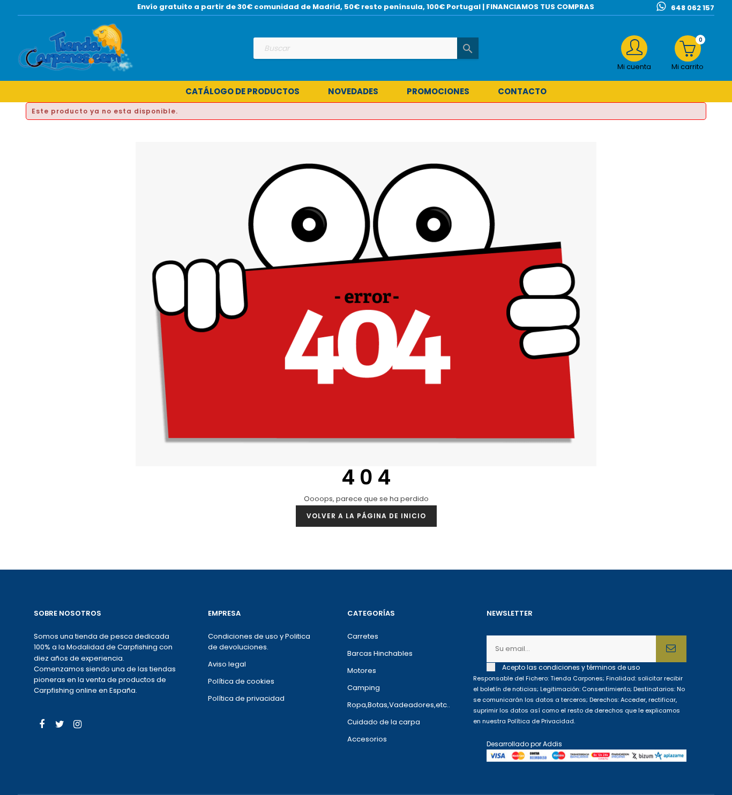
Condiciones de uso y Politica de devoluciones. (259, 641)
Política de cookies (241, 681)
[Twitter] (59, 725)
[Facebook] (42, 725)
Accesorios (367, 739)
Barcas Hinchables (380, 653)
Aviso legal (227, 664)
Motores (361, 670)
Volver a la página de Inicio (366, 515)
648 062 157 (692, 8)
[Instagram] (77, 725)
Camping (363, 688)
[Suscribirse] (671, 648)
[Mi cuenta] (634, 48)
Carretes (362, 636)
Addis (552, 743)
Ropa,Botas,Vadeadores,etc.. (398, 705)
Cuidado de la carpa (383, 722)
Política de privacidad (246, 698)
